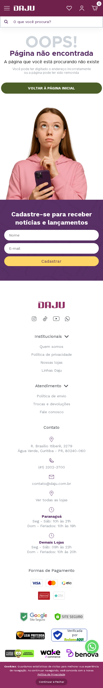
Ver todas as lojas (52, 500)
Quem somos (51, 346)
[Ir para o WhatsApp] (67, 319)
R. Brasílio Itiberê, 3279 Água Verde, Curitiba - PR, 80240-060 (52, 448)
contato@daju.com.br (51, 483)
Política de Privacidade (51, 674)
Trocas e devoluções (51, 404)
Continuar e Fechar (51, 681)
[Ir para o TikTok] (45, 319)
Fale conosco (52, 412)
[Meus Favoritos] (69, 8)
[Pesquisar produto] (6, 22)
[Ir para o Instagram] (35, 319)
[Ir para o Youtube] (56, 319)
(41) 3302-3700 (51, 467)
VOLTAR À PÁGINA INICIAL (51, 88)
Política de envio (51, 396)
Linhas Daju (51, 370)
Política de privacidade (51, 354)
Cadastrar (51, 261)
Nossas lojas (51, 362)
